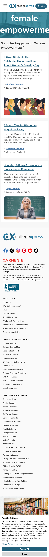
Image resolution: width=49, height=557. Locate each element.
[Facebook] (5, 252)
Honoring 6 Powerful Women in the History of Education (23, 167)
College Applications (12, 451)
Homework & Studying (12, 477)
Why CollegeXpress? (12, 306)
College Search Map (11, 347)
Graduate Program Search (14, 369)
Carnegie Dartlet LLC (23, 264)
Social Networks (10, 317)
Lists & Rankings (10, 358)
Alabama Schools (10, 399)
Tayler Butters (13, 188)
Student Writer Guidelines (14, 328)
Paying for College (11, 470)
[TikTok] (36, 252)
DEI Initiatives (9, 313)
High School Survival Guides (15, 481)
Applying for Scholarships (14, 462)
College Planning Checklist (14, 373)
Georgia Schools (10, 433)
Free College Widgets (12, 384)
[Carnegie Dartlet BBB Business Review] (11, 291)
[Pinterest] (24, 252)
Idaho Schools (9, 440)
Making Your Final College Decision (18, 474)
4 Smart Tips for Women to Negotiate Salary (20, 127)
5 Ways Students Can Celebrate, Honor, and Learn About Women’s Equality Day (21, 61)
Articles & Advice (10, 354)
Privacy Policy (18, 267)
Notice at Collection (31, 267)
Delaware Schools (10, 425)
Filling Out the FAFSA (12, 466)
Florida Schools (9, 429)
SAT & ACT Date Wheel (13, 381)
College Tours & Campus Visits (16, 459)
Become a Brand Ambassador (15, 325)
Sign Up (41, 6)
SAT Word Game (10, 377)
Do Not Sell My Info (21, 269)
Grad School (8, 366)
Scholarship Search (11, 351)
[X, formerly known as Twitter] (12, 252)
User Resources (10, 388)
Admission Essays (10, 455)
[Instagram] (18, 252)
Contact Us (7, 302)
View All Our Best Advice (13, 488)
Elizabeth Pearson (15, 148)
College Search (9, 343)
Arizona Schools (10, 406)
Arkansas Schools (10, 410)
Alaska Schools (9, 403)
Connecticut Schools (12, 421)
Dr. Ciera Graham (14, 84)
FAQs (5, 310)
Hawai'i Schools (9, 436)
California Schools (10, 414)
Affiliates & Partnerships (13, 321)
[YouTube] (30, 252)
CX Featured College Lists (14, 362)
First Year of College (11, 485)
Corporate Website (11, 332)
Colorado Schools (10, 418)
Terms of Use (7, 267)
